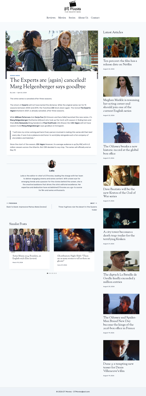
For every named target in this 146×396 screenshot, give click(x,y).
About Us (83, 17)
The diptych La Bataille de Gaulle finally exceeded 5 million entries (120, 278)
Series (72, 17)
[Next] (90, 250)
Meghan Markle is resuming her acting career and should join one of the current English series (121, 105)
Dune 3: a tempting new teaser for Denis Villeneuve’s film (118, 367)
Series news (15, 75)
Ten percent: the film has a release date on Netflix (120, 63)
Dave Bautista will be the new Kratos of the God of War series (119, 193)
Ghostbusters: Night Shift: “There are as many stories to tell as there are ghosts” (73, 258)
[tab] (47, 273)
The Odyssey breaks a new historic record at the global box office (120, 150)
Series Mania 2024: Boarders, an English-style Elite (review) (27, 257)
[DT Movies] (73, 6)
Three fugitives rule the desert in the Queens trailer (77, 206)
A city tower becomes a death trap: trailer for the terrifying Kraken (119, 235)
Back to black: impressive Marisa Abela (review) (27, 205)
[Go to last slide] (13, 250)
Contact (95, 17)
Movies (62, 17)
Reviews (51, 17)
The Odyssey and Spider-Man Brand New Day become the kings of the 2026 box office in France (119, 323)
